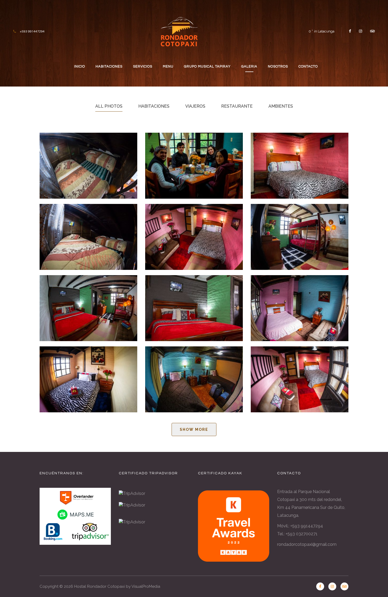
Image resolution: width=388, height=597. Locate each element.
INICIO (79, 66)
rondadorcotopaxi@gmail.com (307, 544)
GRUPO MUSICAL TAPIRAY (207, 66)
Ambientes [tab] (280, 106)
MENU (168, 66)
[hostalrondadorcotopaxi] (179, 30)
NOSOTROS (278, 66)
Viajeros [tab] (195, 106)
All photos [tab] (108, 106)
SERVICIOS (142, 66)
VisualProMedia (145, 586)
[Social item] (350, 31)
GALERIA (249, 66)
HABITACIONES (109, 66)
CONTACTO (308, 66)
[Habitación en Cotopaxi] (88, 237)
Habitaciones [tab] (153, 106)
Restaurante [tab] (237, 106)
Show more (194, 429)
